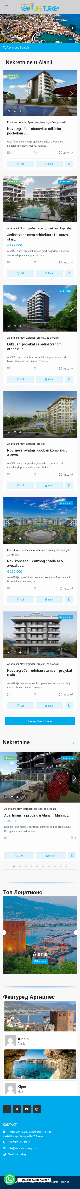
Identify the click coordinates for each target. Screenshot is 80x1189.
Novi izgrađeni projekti (53, 122)
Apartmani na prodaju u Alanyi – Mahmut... (37, 815)
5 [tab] (37, 866)
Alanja (40, 954)
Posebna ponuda (16, 122)
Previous (64, 743)
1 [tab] (14, 866)
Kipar (22, 1086)
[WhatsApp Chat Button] (10, 1179)
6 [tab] (43, 866)
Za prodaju (66, 228)
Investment (52, 228)
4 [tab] (31, 866)
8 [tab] (55, 866)
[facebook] (7, 1109)
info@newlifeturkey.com (23, 1148)
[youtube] (27, 1109)
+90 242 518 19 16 (19, 1142)
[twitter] (17, 1109)
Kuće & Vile (13, 550)
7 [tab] (49, 866)
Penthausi (26, 550)
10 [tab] (66, 866)
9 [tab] (61, 866)
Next (73, 743)
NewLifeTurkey (17, 1154)
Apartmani (33, 122)
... (47, 145)
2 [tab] (20, 866)
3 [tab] (26, 866)
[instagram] (37, 1109)
